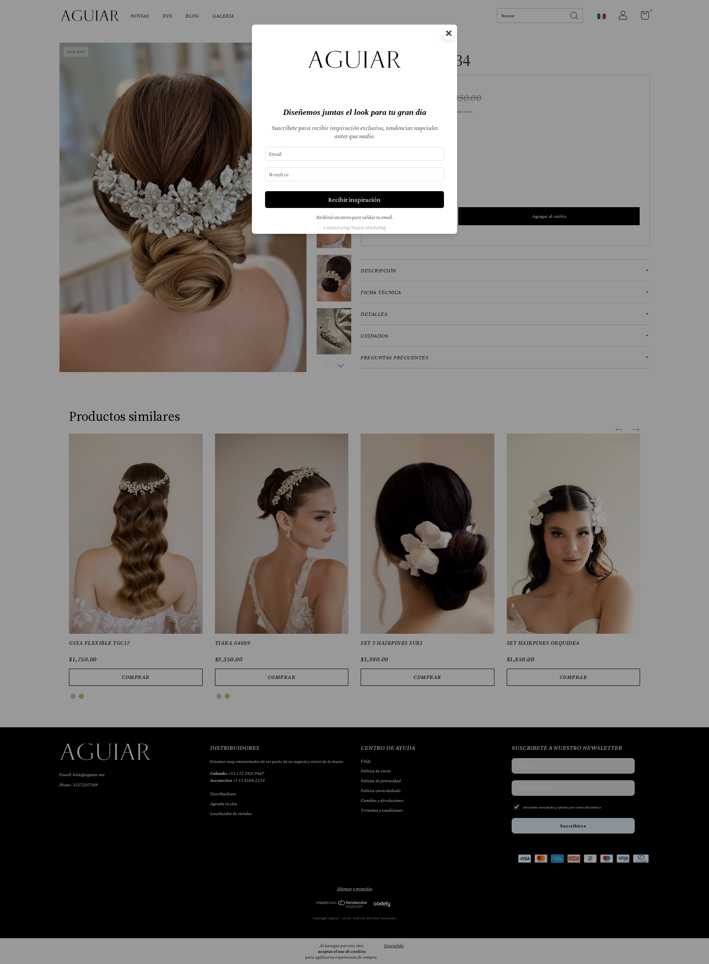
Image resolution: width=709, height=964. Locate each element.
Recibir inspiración (354, 199)
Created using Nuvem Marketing (354, 228)
